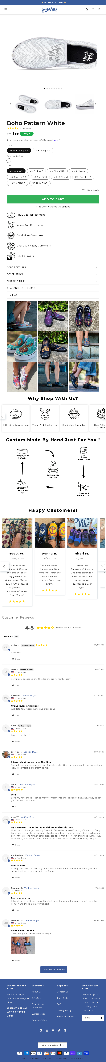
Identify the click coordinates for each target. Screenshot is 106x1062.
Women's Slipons (19, 150)
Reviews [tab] (8, 636)
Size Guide (93, 190)
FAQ (59, 1004)
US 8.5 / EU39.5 (18, 177)
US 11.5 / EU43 (40, 183)
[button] (6, 10)
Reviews (12, 295)
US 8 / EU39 (78, 171)
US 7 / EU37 (36, 171)
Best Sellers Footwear (38, 1006)
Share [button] (17, 659)
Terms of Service (65, 1016)
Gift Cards (37, 998)
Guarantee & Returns (21, 288)
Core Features (16, 267)
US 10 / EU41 (61, 177)
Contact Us (62, 992)
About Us (37, 992)
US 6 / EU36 (16, 171)
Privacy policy (62, 1058)
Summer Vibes (39, 1020)
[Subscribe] (101, 1018)
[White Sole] (9, 161)
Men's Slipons (43, 150)
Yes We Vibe (34, 1058)
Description (15, 274)
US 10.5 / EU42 (83, 177)
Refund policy (47, 1058)
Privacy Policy (64, 1010)
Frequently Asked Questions (53, 206)
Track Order (63, 998)
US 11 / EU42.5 (17, 183)
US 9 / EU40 (40, 177)
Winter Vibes (38, 1014)
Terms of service (76, 1058)
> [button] (53, 969)
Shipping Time (16, 281)
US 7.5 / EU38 (57, 171)
